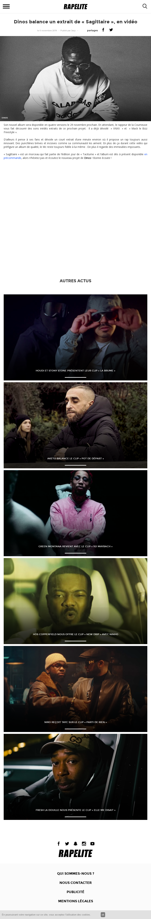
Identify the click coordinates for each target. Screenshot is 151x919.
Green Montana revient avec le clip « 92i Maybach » (75, 546)
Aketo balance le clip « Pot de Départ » (75, 458)
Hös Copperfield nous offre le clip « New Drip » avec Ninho (75, 634)
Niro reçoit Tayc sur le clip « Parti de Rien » (75, 722)
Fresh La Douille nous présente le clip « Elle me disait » (75, 810)
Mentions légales (75, 901)
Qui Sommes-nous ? (75, 874)
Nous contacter (75, 883)
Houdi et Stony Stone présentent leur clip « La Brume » (75, 370)
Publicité (75, 892)
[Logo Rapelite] (75, 6)
